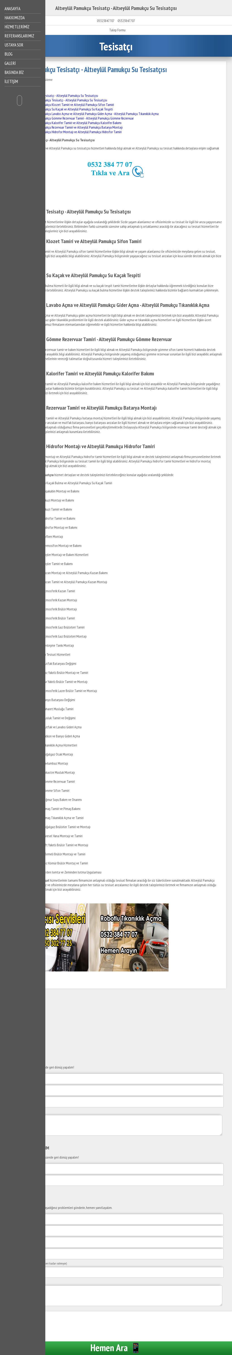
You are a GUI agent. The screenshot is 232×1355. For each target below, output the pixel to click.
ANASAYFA (12, 8)
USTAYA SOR (14, 45)
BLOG (8, 54)
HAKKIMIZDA (15, 17)
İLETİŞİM (11, 81)
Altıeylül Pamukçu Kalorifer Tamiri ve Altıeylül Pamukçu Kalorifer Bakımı (74, 122)
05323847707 (105, 20)
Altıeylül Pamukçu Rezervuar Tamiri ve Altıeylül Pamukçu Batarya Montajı (75, 127)
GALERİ (10, 63)
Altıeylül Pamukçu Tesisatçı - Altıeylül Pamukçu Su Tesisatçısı (58, 95)
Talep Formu (117, 30)
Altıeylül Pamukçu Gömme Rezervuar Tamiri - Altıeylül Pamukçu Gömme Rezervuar (80, 118)
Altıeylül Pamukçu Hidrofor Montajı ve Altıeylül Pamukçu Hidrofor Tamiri (74, 132)
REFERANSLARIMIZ (19, 36)
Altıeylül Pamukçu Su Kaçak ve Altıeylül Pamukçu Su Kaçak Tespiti (70, 109)
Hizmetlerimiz (17, 26)
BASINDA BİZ (14, 72)
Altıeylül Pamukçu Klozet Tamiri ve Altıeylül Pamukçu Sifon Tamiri (70, 104)
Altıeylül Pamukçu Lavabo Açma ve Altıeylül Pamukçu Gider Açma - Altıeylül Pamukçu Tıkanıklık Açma (93, 113)
